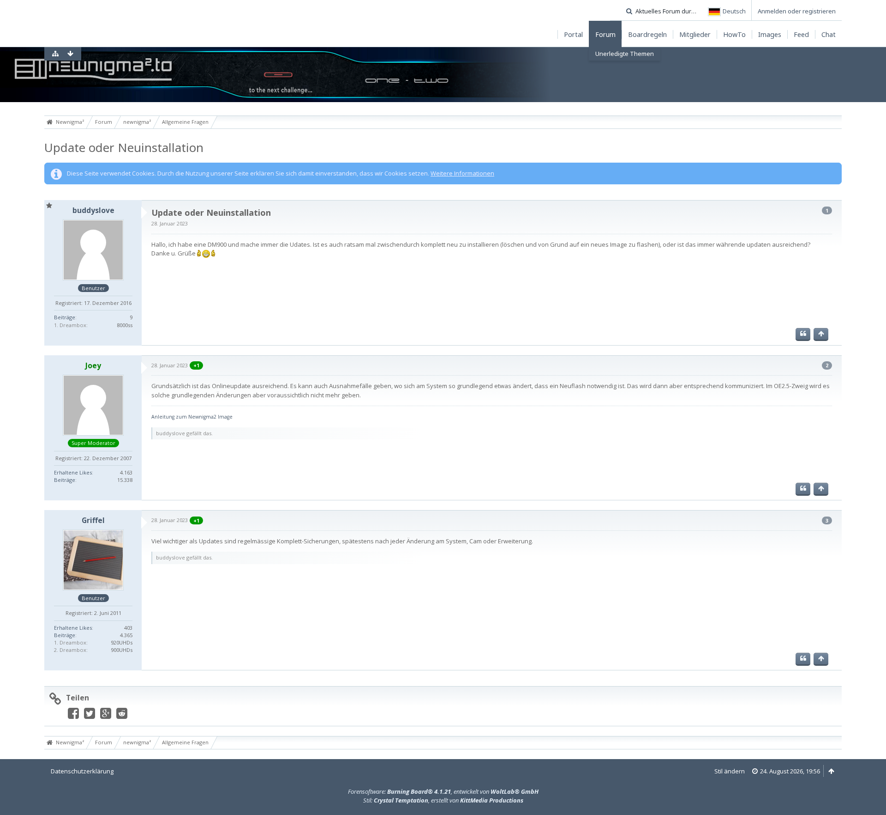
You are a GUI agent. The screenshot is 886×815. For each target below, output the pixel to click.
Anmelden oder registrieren (797, 11)
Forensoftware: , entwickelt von (443, 791)
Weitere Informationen (462, 173)
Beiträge (64, 317)
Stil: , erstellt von (443, 800)
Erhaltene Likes (73, 472)
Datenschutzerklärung (82, 771)
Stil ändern (729, 771)
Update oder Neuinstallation (124, 147)
